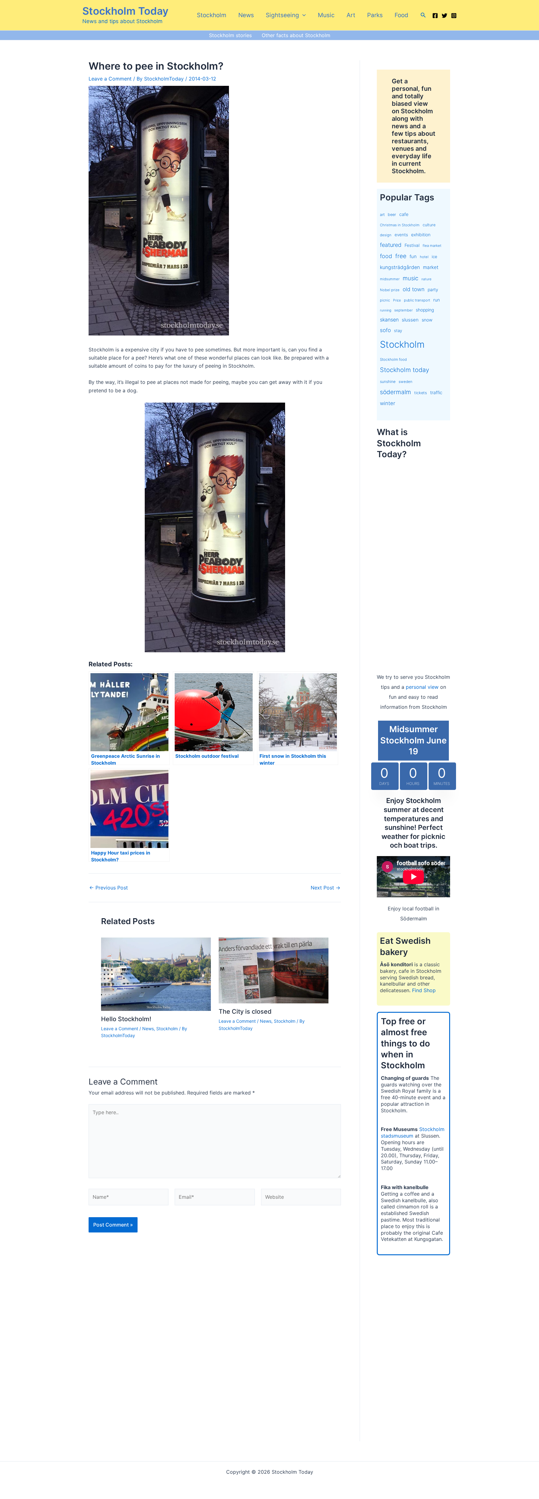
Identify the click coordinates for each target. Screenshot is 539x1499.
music (410, 278)
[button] (302, 15)
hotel (424, 257)
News (246, 15)
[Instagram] (454, 15)
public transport (417, 300)
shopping (425, 309)
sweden (405, 382)
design (385, 235)
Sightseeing (282, 15)
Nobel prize (390, 290)
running (385, 310)
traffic (436, 392)
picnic (385, 300)
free (400, 256)
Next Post (325, 887)
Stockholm (211, 15)
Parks (375, 15)
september (403, 310)
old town (414, 289)
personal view (422, 687)
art (382, 214)
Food (401, 15)
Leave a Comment (110, 79)
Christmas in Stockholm (400, 225)
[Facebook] (435, 15)
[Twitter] (444, 15)
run (436, 299)
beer (392, 214)
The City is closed (245, 1011)
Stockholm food (393, 359)
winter (387, 403)
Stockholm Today (125, 11)
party (433, 289)
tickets (420, 392)
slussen (410, 320)
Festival (412, 245)
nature (426, 279)
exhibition (420, 234)
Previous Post (108, 887)
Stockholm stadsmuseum (412, 1132)
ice (434, 256)
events (401, 234)
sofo (385, 330)
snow (427, 319)
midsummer (390, 279)
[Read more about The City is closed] (273, 970)
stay (398, 330)
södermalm (395, 392)
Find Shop (424, 990)
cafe (403, 214)
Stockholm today (404, 370)
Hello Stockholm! (126, 1019)
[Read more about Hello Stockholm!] (156, 974)
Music (326, 15)
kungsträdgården (400, 267)
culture (429, 225)
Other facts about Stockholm (296, 35)
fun (413, 256)
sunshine (388, 381)
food (386, 256)
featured (390, 245)
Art (351, 15)
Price (397, 300)
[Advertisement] (413, 559)
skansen (389, 319)
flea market (432, 245)
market (431, 267)
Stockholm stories (230, 35)
